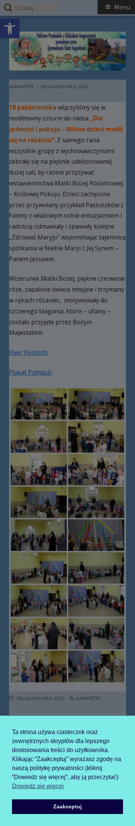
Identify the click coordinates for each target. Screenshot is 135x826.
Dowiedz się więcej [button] (38, 786)
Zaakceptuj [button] (67, 806)
